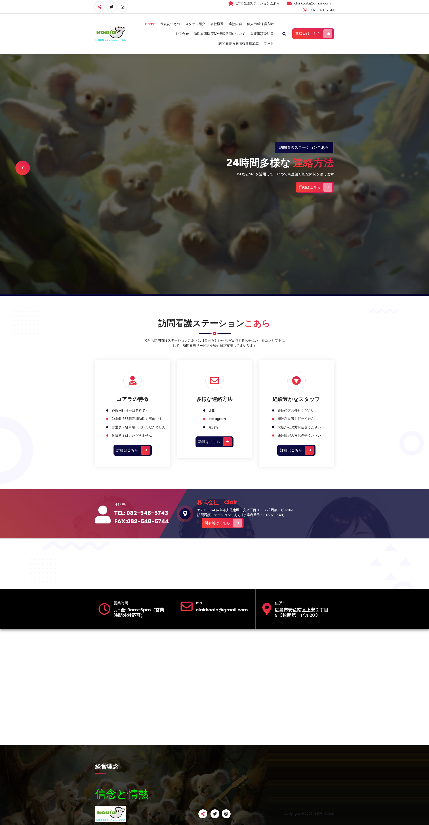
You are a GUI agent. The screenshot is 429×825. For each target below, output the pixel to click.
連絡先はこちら (308, 33)
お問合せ (182, 33)
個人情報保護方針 (260, 23)
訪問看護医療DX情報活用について (219, 33)
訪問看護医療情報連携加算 (239, 43)
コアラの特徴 (132, 399)
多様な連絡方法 (214, 399)
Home (150, 23)
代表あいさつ (170, 23)
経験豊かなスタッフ (296, 399)
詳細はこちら (310, 187)
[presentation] (22, 168)
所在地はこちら (217, 522)
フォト (269, 43)
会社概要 (217, 23)
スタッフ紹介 (195, 23)
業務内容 (235, 23)
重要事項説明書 (262, 33)
